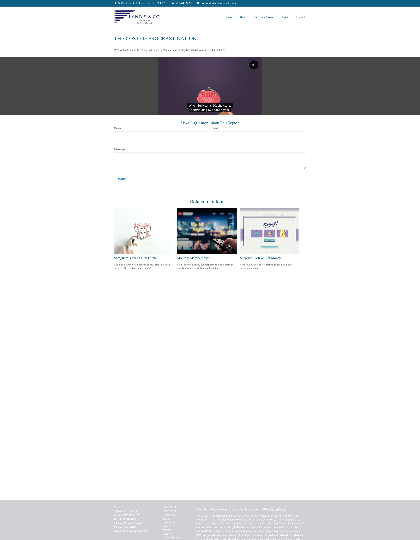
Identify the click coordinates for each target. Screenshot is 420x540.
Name (117, 128)
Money (167, 530)
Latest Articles (171, 537)
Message (119, 149)
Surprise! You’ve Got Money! (261, 257)
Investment (169, 514)
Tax (165, 526)
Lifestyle (168, 533)
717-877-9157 (131, 515)
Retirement (169, 511)
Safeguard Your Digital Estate (135, 257)
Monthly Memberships (193, 257)
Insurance (168, 522)
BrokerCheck (278, 509)
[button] (228, 17)
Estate (166, 518)
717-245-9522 (184, 3)
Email (215, 128)
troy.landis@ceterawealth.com (218, 3)
